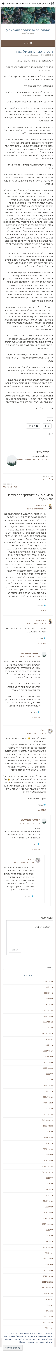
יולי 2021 (49, 1074)
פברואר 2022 (48, 1051)
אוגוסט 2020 (48, 1126)
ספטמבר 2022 (47, 1033)
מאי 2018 (49, 1241)
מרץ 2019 (49, 1195)
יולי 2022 (49, 1039)
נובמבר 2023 (48, 1005)
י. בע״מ (43, 730)
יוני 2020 (50, 1132)
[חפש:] (28, 967)
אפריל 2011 (48, 1317)
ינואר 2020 (49, 1155)
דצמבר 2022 (48, 1016)
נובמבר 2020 (48, 1109)
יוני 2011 (50, 1305)
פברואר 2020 (48, 1149)
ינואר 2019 (49, 1207)
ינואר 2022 (49, 1056)
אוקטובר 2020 (47, 1114)
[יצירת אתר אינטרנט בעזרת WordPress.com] (28, 3)
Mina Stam (41, 506)
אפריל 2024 (48, 993)
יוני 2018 (50, 1236)
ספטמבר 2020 (47, 1120)
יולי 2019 (49, 1178)
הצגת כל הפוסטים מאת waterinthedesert (33, 459)
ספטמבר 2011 (47, 1288)
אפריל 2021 (48, 1085)
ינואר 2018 (49, 1253)
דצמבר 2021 (48, 1062)
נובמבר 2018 (48, 1218)
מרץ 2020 (49, 1143)
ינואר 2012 (49, 1265)
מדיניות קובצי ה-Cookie (28, 1342)
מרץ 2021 (49, 1091)
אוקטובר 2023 (47, 1010)
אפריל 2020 (48, 1137)
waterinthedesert (32, 55)
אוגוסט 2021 (48, 1068)
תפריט (26, 43)
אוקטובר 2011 (47, 1282)
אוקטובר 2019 (47, 1166)
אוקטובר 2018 (47, 1224)
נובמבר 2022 (48, 1022)
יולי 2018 (49, 1230)
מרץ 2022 (49, 1045)
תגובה (43, 611)
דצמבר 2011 (48, 1270)
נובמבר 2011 (48, 1276)
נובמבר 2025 (48, 981)
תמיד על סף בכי (10, 485)
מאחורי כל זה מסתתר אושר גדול (28, 30)
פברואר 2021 (48, 1097)
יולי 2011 (49, 1299)
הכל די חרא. (47, 477)
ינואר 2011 (49, 1328)
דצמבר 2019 (48, 1160)
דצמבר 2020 (48, 1103)
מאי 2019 (49, 1189)
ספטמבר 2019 (47, 1172)
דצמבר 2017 (48, 1259)
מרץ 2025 (49, 987)
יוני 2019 (50, 1184)
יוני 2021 (50, 1080)
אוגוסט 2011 (48, 1293)
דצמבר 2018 (48, 1213)
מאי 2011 (49, 1311)
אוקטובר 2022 (47, 1028)
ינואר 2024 (49, 999)
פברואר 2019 (48, 1201)
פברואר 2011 (48, 1322)
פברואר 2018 (48, 1247)
